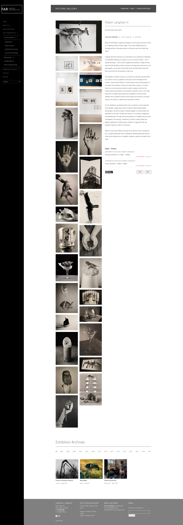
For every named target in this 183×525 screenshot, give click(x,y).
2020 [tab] (93, 451)
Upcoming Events (9, 29)
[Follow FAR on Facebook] (56, 516)
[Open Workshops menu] (13, 57)
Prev (140, 172)
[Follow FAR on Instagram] (59, 516)
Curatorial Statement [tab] (111, 37)
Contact (5, 77)
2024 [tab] (67, 451)
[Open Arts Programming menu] (17, 33)
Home (5, 22)
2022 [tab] (80, 451)
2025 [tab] (61, 451)
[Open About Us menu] (10, 25)
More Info (148, 156)
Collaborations (9, 61)
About (132, 9)
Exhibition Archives (11, 49)
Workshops (8, 57)
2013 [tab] (137, 451)
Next (148, 172)
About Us (6, 25)
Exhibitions (8, 42)
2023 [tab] (74, 451)
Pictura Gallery (9, 37)
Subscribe (132, 515)
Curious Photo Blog (11, 53)
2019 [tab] (99, 451)
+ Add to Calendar (140, 156)
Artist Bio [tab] (138, 37)
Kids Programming (10, 65)
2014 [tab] (130, 451)
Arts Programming (9, 33)
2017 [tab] (112, 451)
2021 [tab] (86, 451)
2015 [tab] (124, 451)
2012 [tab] (143, 451)
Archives (6, 73)
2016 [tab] (118, 451)
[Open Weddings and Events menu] (19, 69)
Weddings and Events (10, 69)
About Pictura (9, 46)
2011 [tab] (149, 451)
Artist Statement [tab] (126, 37)
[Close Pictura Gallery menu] (16, 37)
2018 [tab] (105, 451)
